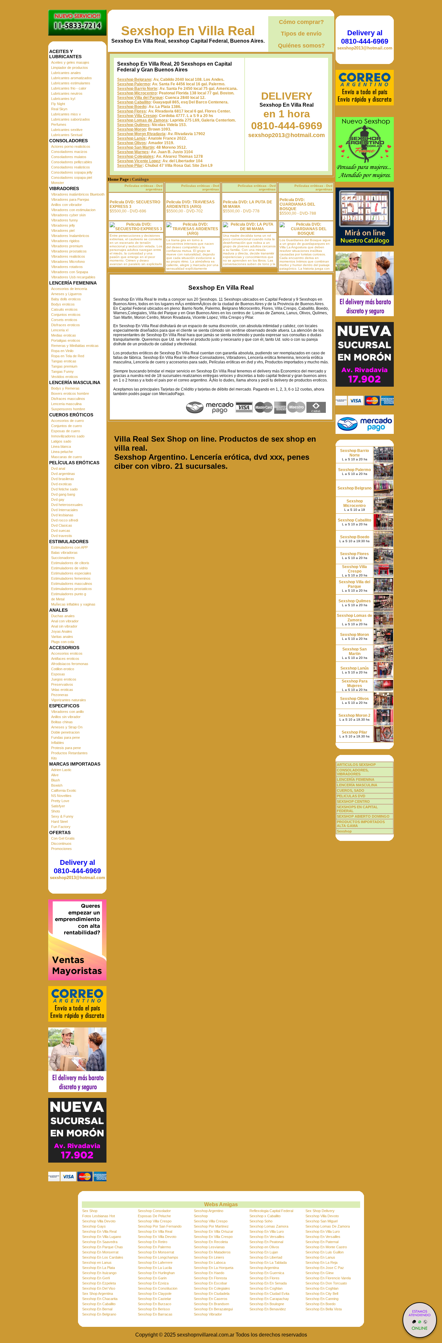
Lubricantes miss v (66, 114)
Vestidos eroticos (64, 377)
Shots (55, 811)
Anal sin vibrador (64, 626)
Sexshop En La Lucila (155, 1268)
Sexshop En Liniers (209, 1257)
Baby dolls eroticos (66, 299)
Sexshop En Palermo (154, 1247)
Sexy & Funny (62, 816)
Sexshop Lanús (131, 138)
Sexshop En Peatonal (266, 1242)
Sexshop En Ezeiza (153, 1283)
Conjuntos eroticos (66, 315)
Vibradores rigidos (65, 241)
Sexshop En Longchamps (158, 1257)
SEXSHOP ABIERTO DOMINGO (363, 816)
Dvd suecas (60, 530)
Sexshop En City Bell (321, 1293)
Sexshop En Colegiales (212, 1288)
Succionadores (63, 558)
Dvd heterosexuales (67, 505)
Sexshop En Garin (152, 1278)
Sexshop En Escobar (210, 1283)
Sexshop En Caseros (210, 1299)
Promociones (61, 849)
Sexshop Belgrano (134, 79)
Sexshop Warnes (133, 152)
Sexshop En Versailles (266, 1237)
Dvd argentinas (63, 474)
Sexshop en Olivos (264, 1247)
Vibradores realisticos (68, 256)
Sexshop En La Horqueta (213, 1268)
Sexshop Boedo (131, 106)
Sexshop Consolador (154, 1211)
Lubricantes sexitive (67, 130)
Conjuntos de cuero (66, 426)
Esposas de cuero (65, 431)
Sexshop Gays (94, 1226)
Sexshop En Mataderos (212, 1252)
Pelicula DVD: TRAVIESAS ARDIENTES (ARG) (190, 204)
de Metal (57, 599)
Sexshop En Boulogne (266, 1304)
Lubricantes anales (66, 73)
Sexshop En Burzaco (154, 1304)
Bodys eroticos (63, 304)
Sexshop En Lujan (263, 1252)
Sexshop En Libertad (265, 1257)
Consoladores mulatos (68, 157)
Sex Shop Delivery (320, 1211)
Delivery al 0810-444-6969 (77, 866)
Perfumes (58, 124)
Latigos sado (61, 441)
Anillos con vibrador (66, 205)
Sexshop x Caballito (265, 1216)
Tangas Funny (62, 371)
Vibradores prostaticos (69, 251)
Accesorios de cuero (67, 421)
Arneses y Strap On (67, 727)
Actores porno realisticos (70, 146)
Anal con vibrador (65, 621)
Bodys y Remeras (65, 388)
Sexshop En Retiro (152, 1242)
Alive (55, 775)
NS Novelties (61, 796)
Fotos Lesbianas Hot (98, 1216)
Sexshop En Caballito (99, 1304)
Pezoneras (59, 695)
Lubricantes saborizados (70, 119)
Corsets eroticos (64, 320)
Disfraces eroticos (65, 325)
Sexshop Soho (260, 1221)
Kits (54, 758)
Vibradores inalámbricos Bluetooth (78, 194)
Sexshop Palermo (133, 84)
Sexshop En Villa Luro (266, 1231)
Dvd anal (58, 468)
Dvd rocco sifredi (64, 520)
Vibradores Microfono (68, 261)
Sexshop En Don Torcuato (326, 1283)
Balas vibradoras (64, 552)
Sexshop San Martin (135, 147)
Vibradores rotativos (67, 267)
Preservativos (62, 684)
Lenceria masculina (66, 404)
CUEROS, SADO (350, 790)
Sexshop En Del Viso (98, 1288)
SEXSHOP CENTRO (353, 801)
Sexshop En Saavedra (99, 1242)
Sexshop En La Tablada (268, 1262)
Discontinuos (61, 843)
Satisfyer (58, 806)
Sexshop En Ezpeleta (99, 1283)
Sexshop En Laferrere (155, 1262)
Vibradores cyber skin (68, 215)
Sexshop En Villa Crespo (213, 1237)
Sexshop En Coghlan (265, 1288)
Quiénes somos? (301, 45)
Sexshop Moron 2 (354, 715)
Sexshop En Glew (319, 1273)
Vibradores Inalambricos (70, 236)
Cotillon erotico (62, 669)
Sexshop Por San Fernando (160, 1226)
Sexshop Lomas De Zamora (327, 1226)
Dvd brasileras (62, 479)
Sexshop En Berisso (154, 1309)
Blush (55, 780)
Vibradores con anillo (67, 712)
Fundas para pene (65, 737)
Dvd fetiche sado (64, 489)
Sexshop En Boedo (320, 1304)
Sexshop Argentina (264, 1268)
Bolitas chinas (62, 722)
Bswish (56, 785)
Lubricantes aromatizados (71, 78)
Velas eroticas (62, 690)
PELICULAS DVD (351, 796)
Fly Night (58, 104)
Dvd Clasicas (61, 525)
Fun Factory (61, 827)
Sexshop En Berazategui (213, 1309)
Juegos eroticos (63, 679)
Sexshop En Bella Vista (323, 1309)
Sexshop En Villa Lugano (101, 1237)
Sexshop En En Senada (268, 1283)
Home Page (118, 179)
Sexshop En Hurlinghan (156, 1273)
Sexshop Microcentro (137, 93)
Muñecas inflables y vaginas (73, 604)
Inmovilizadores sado (67, 436)
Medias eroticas (63, 335)
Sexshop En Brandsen (211, 1304)
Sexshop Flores (131, 111)
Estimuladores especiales (71, 573)
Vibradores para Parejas (70, 199)
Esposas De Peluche (154, 1216)
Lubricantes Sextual (66, 135)
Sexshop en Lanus (97, 1262)
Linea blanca (61, 446)
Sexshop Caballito (133, 102)
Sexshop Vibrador (208, 1314)
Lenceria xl (59, 330)
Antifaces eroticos (65, 659)
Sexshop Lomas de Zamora (142, 120)
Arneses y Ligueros (66, 294)
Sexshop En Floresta (210, 1278)
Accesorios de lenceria (69, 289)
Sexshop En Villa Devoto (157, 1237)
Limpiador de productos (69, 68)
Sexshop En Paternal (321, 1242)
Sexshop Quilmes (133, 125)
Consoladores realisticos (70, 167)
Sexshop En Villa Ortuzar (213, 1231)
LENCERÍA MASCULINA (357, 785)
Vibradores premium (67, 246)
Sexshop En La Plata (98, 1268)
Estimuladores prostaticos (71, 589)
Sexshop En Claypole (154, 1293)
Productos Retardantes (69, 753)
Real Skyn (59, 109)
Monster (57, 183)
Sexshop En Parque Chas (102, 1247)
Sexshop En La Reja (321, 1262)
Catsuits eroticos (64, 309)
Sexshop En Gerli (96, 1278)
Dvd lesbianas (62, 515)
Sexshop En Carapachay (269, 1299)
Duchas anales (63, 616)
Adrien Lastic (61, 770)
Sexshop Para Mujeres (355, 683)
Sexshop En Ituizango (99, 1273)
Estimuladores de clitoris (70, 563)
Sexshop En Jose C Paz (324, 1268)
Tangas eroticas (63, 361)
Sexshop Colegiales (135, 156)
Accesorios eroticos (67, 653)
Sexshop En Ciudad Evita (269, 1293)
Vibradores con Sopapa (69, 272)
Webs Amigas (221, 1204)
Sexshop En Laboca (210, 1262)
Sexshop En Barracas (155, 1314)
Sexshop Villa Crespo (137, 115)
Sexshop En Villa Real (188, 31)
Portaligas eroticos (65, 340)
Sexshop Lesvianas (209, 1247)
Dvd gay (57, 499)
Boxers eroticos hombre (70, 393)
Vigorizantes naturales (68, 700)
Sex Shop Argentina (97, 1293)
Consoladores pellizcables (71, 162)
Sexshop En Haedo (209, 1273)
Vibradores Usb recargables (73, 277)
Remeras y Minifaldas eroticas (75, 346)
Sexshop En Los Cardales (102, 1257)
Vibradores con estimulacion (73, 210)
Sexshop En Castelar (154, 1299)
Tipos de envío (301, 33)
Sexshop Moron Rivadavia (141, 134)
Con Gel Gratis (63, 838)
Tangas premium (64, 366)
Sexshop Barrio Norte (137, 88)
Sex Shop (89, 1211)
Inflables (57, 743)
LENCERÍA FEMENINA (355, 779)
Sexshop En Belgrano (99, 1314)
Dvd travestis (61, 536)
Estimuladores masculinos (71, 584)
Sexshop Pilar (130, 165)
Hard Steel (59, 821)
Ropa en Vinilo (62, 351)
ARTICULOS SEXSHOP (356, 765)
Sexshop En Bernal (97, 1309)
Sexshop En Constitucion (157, 1288)
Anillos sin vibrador (66, 717)
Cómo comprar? (301, 22)
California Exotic (63, 790)
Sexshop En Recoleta (211, 1242)
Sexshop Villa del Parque (140, 97)
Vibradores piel (62, 230)
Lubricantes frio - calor (68, 88)
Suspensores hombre (68, 409)
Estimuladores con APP (69, 547)
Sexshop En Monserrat (100, 1252)
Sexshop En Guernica (266, 1273)
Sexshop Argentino (208, 1211)
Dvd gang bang (63, 494)
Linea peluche (62, 452)
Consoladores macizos (69, 152)
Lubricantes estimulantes (70, 83)
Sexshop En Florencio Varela (328, 1278)
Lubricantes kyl (63, 99)
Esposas (58, 674)
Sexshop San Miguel (321, 1221)
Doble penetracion (65, 732)
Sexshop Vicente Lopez (138, 161)
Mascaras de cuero (66, 457)
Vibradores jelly (63, 225)
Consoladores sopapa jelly (72, 172)
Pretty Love (60, 801)
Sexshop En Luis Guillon (324, 1252)
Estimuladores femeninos (71, 578)
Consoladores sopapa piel (71, 177)
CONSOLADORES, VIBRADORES (353, 772)
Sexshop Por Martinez (211, 1226)
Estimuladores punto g (68, 594)
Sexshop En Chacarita (99, 1299)
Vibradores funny (64, 220)
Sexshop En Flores (264, 1278)
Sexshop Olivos (131, 143)
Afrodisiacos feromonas (69, 664)
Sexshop (201, 1216)
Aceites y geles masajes (70, 62)
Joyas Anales (61, 631)
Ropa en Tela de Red (67, 356)
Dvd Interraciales (64, 510)
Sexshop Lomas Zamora (268, 1226)
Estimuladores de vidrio (69, 568)
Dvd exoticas (61, 484)
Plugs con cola (62, 642)
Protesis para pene (66, 748)
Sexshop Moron (131, 129)
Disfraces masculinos (68, 399)
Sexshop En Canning (321, 1299)
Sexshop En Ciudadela (211, 1293)
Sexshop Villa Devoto (322, 1216)
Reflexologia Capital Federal (271, 1211)
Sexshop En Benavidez (267, 1309)
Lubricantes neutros (67, 93)
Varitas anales (62, 637)
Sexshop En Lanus (320, 1257)
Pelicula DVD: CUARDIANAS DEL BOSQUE (297, 204)
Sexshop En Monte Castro (326, 1247)
